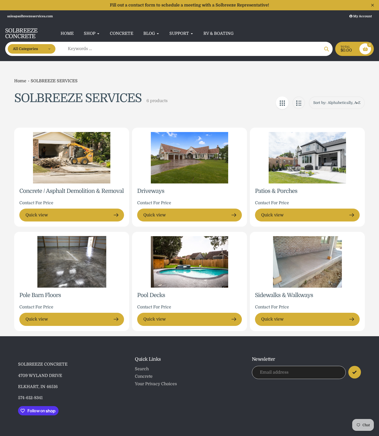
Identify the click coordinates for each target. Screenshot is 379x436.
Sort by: (319, 103)
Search (142, 369)
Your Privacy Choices (156, 384)
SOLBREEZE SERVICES (54, 81)
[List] (298, 102)
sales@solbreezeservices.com (30, 16)
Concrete (144, 376)
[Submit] (354, 372)
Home (20, 81)
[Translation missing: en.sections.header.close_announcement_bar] (372, 5)
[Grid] (282, 102)
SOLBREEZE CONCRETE (21, 33)
